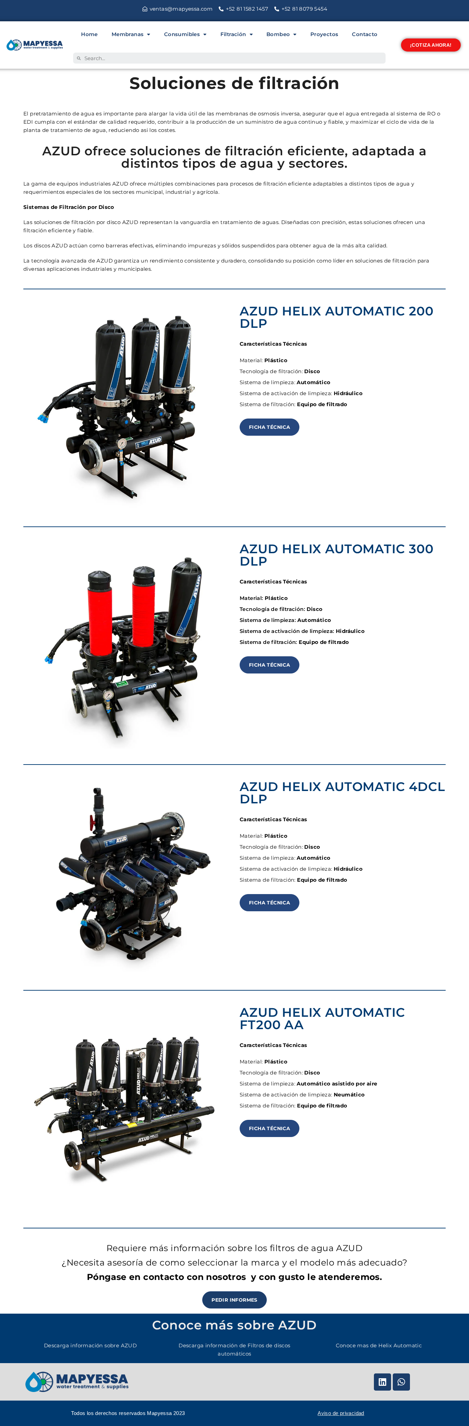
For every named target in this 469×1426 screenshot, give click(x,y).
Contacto (364, 34)
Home (89, 34)
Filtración (233, 34)
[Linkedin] (382, 1382)
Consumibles (182, 34)
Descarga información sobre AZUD (90, 1345)
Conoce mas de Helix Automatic (379, 1345)
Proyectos (324, 34)
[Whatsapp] (401, 1382)
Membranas (128, 34)
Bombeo (278, 34)
